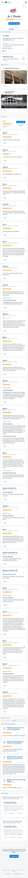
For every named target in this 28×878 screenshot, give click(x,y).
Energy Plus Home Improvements (10, 92)
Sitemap (14, 871)
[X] (5, 51)
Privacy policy (21, 870)
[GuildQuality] (6, 2)
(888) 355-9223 (8, 873)
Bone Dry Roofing (18, 780)
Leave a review (14, 23)
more (14, 774)
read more (14, 810)
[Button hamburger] (26, 2)
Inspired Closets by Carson (12, 68)
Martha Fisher (9, 802)
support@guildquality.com (18, 873)
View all (14, 720)
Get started (14, 856)
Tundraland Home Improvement (15, 742)
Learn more (5, 60)
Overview (11, 28)
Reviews (17, 28)
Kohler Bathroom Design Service (15, 757)
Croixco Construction (11, 803)
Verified (5, 134)
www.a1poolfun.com (8, 48)
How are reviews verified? (21, 125)
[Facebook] (3, 51)
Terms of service (14, 870)
